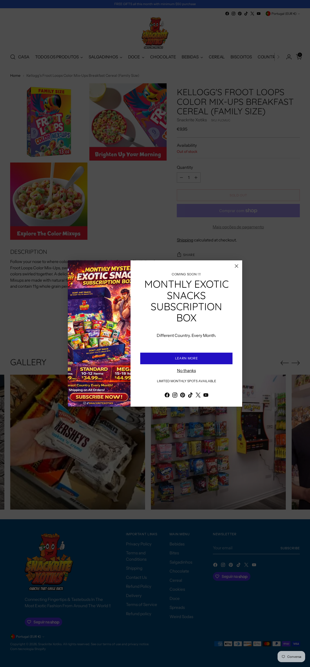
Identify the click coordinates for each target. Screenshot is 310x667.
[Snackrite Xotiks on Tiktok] (190, 396)
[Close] (236, 266)
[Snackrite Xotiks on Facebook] (167, 396)
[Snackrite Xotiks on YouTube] (206, 396)
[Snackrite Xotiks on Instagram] (175, 396)
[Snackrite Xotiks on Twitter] (198, 396)
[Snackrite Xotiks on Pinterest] (183, 396)
